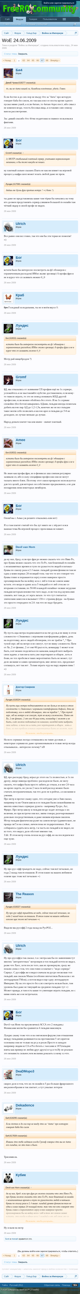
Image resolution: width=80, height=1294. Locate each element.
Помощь (66, 1285)
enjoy (67, 45)
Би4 (19, 70)
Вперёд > (54, 60)
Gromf (21, 377)
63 (24, 60)
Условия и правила (69, 1290)
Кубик (21, 1175)
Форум (19, 19)
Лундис (22, 325)
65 (33, 60)
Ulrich (21, 224)
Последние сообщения (36, 24)
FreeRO (35, 1290)
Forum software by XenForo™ (15, 1290)
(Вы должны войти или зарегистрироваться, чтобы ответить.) (47, 1251)
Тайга (5, 1285)
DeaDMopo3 (25, 1071)
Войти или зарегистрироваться (59, 3)
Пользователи (50, 19)
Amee (20, 440)
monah (15, 1239)
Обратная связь (52, 1285)
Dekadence (25, 1105)
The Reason (25, 894)
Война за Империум (28, 45)
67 (42, 60)
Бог (19, 140)
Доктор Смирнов (25, 687)
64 (28, 60)
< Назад (7, 60)
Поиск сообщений (12, 24)
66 (38, 60)
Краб (20, 295)
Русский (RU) (16, 1285)
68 (47, 60)
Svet (7, 1239)
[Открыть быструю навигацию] (75, 33)
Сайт (7, 19)
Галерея (33, 19)
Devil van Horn (25, 546)
